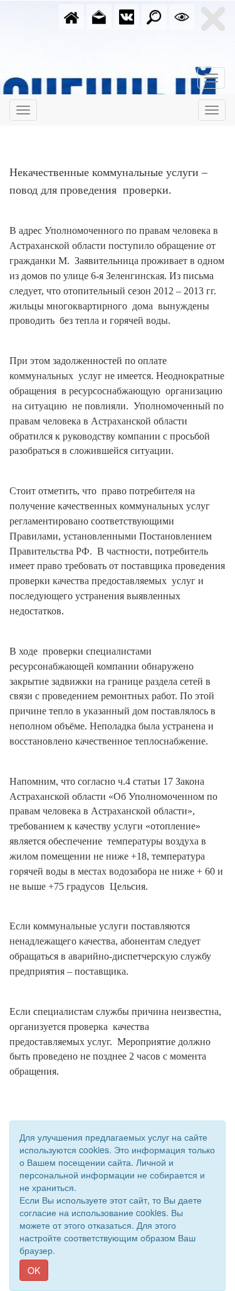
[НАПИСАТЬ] (99, 15)
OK (34, 1270)
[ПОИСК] (154, 15)
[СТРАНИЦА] (126, 15)
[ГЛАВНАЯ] (71, 15)
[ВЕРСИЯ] (181, 15)
